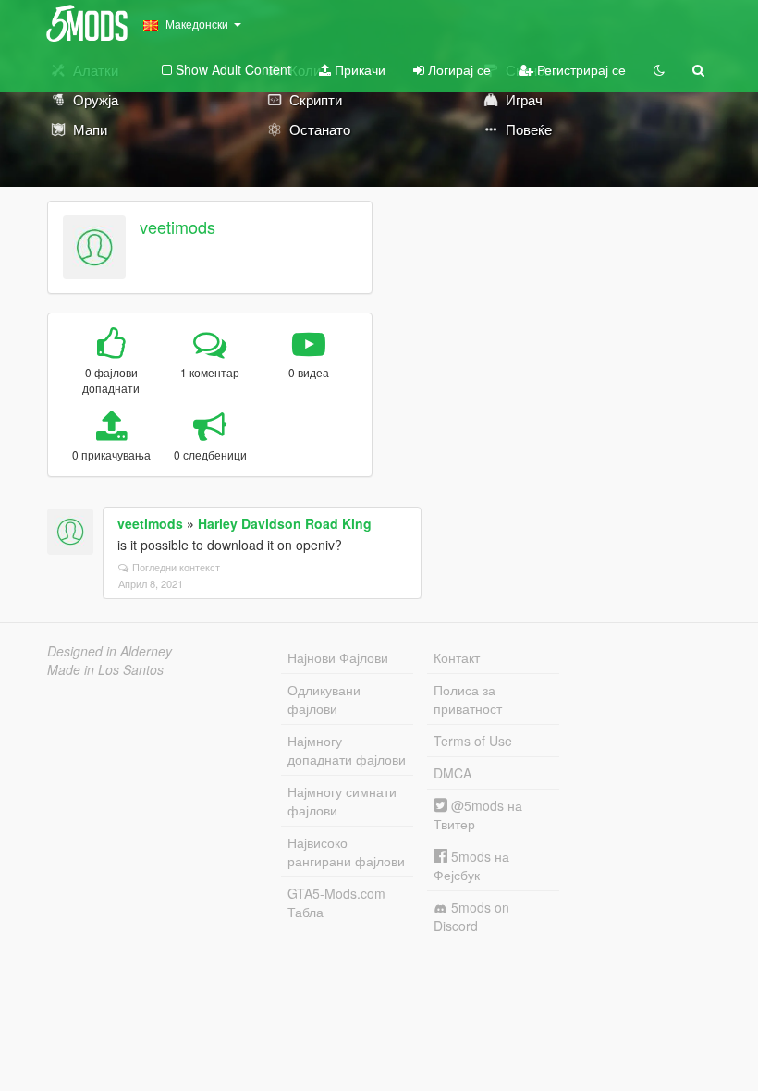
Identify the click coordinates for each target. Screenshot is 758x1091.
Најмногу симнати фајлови (342, 800)
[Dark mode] (659, 69)
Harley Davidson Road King (285, 523)
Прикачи (358, 69)
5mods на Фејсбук (471, 865)
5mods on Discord (471, 916)
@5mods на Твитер (478, 814)
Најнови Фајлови (337, 657)
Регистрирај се (579, 69)
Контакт (457, 657)
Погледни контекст (176, 566)
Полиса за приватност (468, 698)
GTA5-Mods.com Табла (336, 902)
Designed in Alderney (109, 651)
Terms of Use (473, 740)
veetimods (177, 227)
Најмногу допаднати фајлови (346, 749)
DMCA (452, 773)
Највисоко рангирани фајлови (346, 851)
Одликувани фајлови (324, 698)
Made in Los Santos (105, 669)
